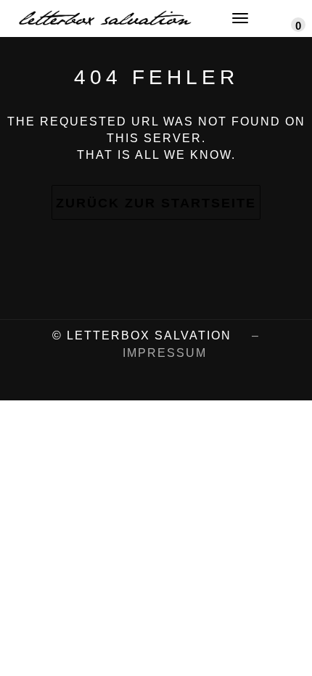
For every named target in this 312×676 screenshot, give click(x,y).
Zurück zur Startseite (156, 203)
